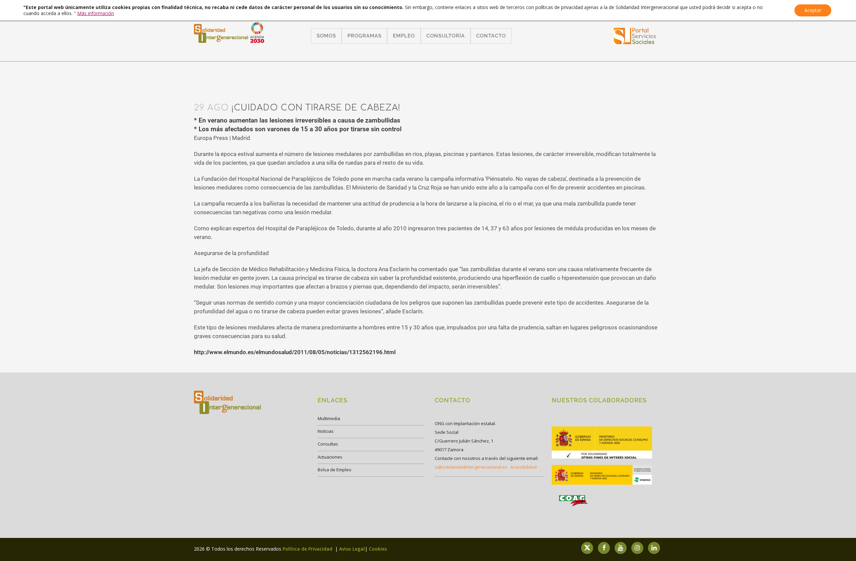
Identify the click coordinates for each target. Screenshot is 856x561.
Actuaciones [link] (330, 457)
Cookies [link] (378, 549)
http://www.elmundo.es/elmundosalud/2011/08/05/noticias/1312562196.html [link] (295, 352)
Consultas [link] (328, 444)
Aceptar (813, 10)
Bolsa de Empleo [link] (334, 470)
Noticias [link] (326, 431)
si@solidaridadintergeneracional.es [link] (471, 467)
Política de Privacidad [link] (308, 549)
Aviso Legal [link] (352, 549)
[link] (635, 42)
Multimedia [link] (329, 418)
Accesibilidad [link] (523, 467)
